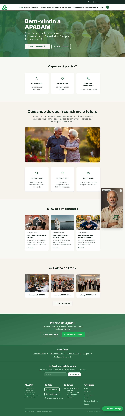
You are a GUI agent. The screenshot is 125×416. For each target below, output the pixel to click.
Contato (102, 7)
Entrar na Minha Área (39, 46)
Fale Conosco (62, 46)
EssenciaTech (97, 411)
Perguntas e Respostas (91, 7)
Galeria (49, 7)
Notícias (43, 7)
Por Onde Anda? (66, 7)
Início (21, 7)
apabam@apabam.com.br (55, 398)
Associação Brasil (39, 354)
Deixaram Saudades (78, 7)
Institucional (34, 7)
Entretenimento (56, 7)
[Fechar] (121, 190)
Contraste (97, 1)
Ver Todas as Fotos (64, 303)
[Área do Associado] (107, 7)
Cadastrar (75, 374)
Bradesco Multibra (56, 354)
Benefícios (27, 7)
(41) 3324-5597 (53, 394)
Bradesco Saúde (73, 354)
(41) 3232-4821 (51, 335)
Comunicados (89, 395)
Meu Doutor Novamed (61, 357)
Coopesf (86, 354)
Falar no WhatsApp (74, 335)
